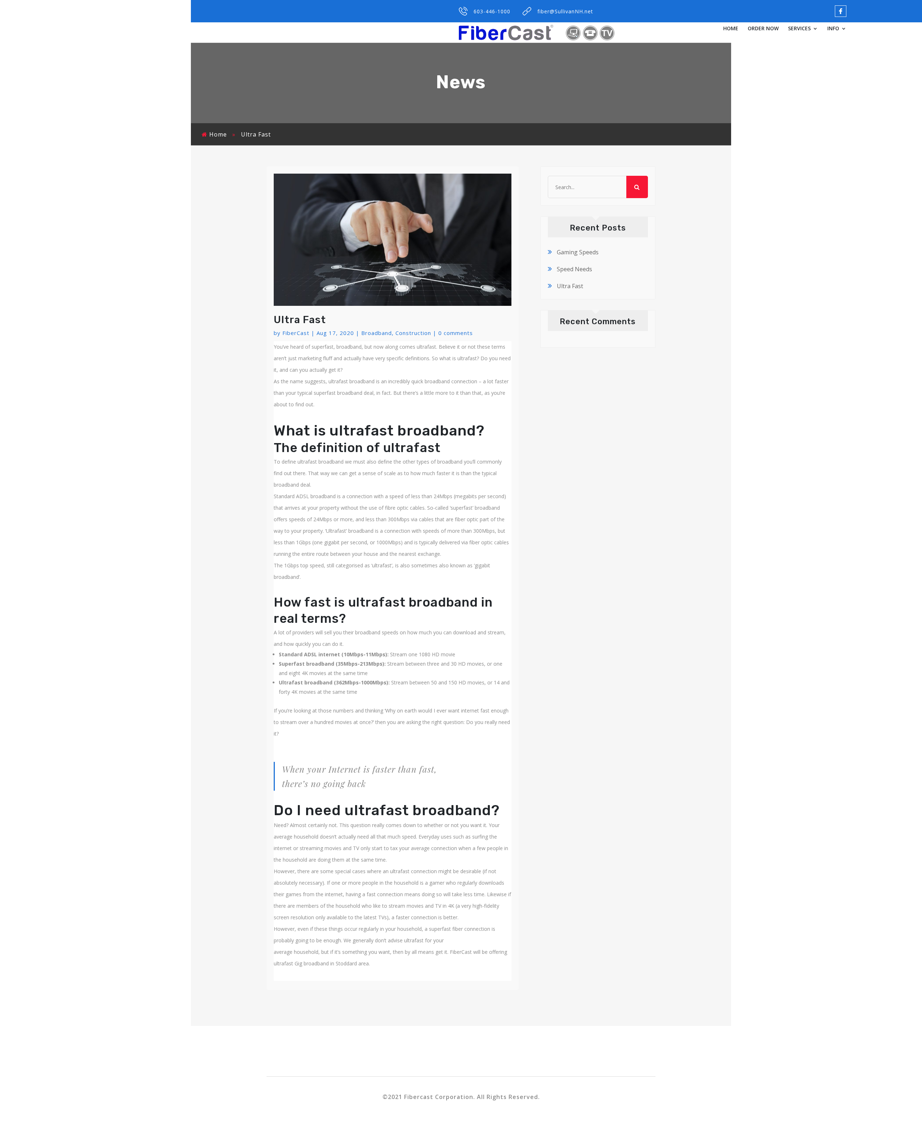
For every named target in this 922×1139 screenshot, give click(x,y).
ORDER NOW (763, 29)
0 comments (455, 332)
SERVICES (799, 29)
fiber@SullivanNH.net (565, 11)
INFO (833, 29)
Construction (413, 332)
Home (218, 134)
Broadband (376, 332)
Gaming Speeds (578, 252)
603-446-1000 (492, 11)
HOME (730, 29)
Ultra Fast (570, 286)
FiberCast (295, 332)
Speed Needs (574, 269)
